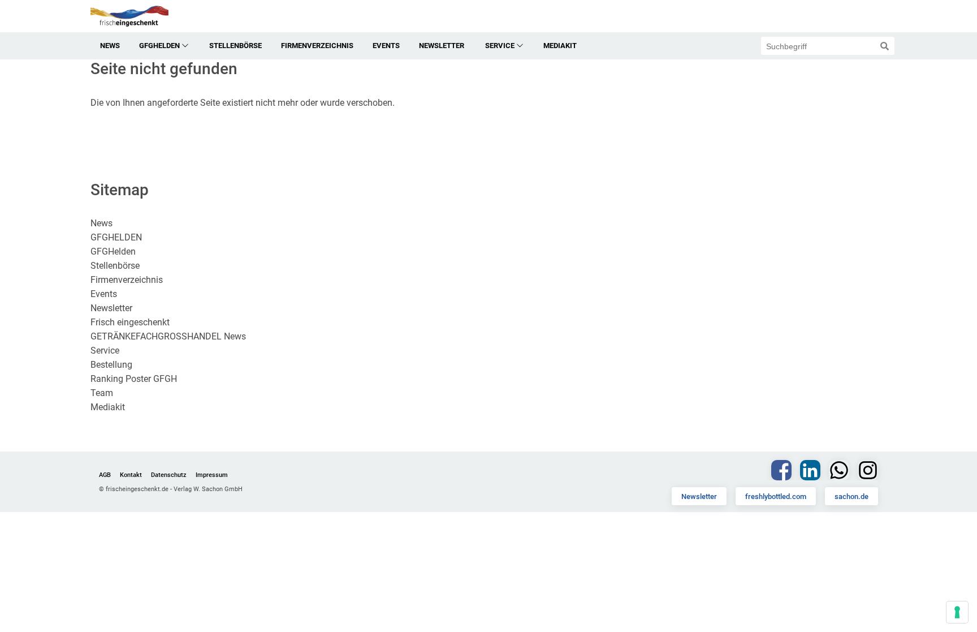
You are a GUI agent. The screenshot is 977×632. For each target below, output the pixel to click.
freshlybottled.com (775, 496)
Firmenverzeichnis (317, 45)
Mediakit (560, 45)
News (110, 45)
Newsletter (699, 496)
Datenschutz (169, 475)
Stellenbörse (235, 45)
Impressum (212, 475)
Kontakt (131, 475)
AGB (105, 475)
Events (386, 45)
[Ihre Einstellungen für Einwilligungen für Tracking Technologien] (957, 612)
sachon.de (851, 496)
